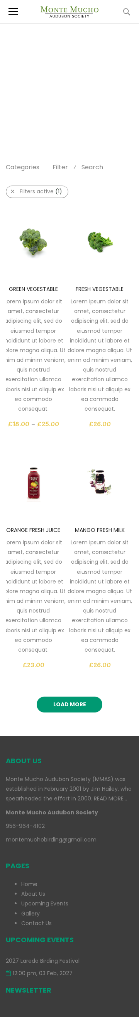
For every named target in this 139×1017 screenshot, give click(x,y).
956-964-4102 (25, 826)
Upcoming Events (44, 903)
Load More (69, 704)
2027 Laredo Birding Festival (43, 961)
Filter (60, 167)
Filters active (41, 191)
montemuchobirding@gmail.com (51, 839)
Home (14, 78)
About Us (33, 894)
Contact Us (36, 923)
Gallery (30, 913)
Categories (22, 167)
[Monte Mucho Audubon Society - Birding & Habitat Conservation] (70, 11)
